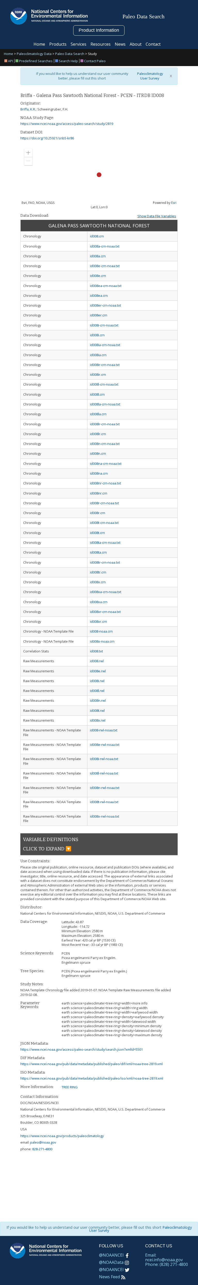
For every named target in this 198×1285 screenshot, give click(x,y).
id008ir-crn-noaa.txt (105, 364)
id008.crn (97, 236)
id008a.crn (98, 256)
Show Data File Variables (156, 216)
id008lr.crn (98, 434)
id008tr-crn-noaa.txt (105, 562)
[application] (99, 175)
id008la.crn (98, 414)
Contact (153, 44)
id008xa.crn (99, 602)
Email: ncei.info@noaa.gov (164, 1257)
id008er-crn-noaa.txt (105, 305)
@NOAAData (111, 1262)
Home (39, 44)
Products (58, 44)
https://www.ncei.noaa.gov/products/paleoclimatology (62, 1136)
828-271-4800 (42, 1149)
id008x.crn (98, 582)
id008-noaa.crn (101, 631)
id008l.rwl (97, 690)
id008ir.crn (98, 374)
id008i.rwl (97, 681)
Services (78, 44)
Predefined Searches (36, 60)
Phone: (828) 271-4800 (166, 1264)
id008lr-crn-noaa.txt (105, 424)
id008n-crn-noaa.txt (105, 443)
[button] (28, 153)
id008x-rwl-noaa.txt (104, 816)
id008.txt (96, 651)
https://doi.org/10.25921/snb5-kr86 (47, 138)
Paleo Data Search (69, 53)
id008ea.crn (99, 295)
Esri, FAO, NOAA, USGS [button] (38, 203)
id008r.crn (97, 512)
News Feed (109, 1277)
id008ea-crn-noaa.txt (105, 285)
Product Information (99, 30)
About (136, 44)
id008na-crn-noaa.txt (105, 463)
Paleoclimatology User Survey (149, 76)
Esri (173, 203)
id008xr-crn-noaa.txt (105, 611)
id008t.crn (97, 532)
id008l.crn (97, 394)
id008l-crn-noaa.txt (104, 384)
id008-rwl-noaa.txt (103, 730)
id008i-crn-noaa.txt (104, 325)
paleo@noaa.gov (43, 1142)
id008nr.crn (98, 493)
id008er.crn (98, 315)
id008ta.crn (98, 552)
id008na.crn (99, 473)
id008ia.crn (98, 355)
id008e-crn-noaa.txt (105, 266)
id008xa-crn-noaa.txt (105, 591)
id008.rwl (97, 661)
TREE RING (70, 1087)
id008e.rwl (98, 671)
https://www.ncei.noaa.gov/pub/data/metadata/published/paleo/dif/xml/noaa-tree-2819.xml (91, 1063)
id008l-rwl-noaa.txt (104, 773)
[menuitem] (9, 61)
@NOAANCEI (111, 1255)
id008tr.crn (98, 572)
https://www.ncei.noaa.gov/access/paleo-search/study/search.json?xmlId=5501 (81, 1049)
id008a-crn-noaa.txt (104, 246)
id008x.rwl (97, 720)
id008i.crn (97, 335)
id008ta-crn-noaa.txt (105, 542)
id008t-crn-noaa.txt (104, 522)
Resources (100, 44)
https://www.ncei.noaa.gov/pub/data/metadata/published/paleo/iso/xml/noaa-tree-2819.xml (91, 1078)
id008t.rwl (97, 710)
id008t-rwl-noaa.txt (104, 802)
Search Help (68, 60)
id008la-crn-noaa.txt (105, 404)
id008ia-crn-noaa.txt (105, 344)
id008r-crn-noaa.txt (104, 503)
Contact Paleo (95, 60)
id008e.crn (98, 275)
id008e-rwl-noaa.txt (104, 744)
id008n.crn (98, 453)
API (10, 60)
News (120, 44)
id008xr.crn (98, 621)
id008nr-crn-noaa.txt (105, 483)
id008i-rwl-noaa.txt (104, 758)
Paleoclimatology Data (34, 53)
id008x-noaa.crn (102, 641)
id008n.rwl (98, 700)
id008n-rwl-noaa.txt (104, 787)
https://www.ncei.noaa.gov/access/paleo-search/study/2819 (66, 123)
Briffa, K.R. (28, 109)
